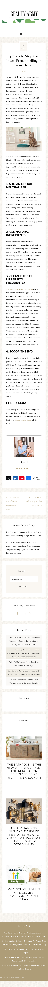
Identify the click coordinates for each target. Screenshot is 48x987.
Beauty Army (24, 15)
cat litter (21, 167)
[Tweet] (8, 478)
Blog (24, 71)
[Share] (15, 478)
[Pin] (21, 478)
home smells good (23, 420)
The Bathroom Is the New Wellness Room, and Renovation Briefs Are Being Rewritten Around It (24, 641)
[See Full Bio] (30, 468)
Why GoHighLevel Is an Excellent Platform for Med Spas (24, 894)
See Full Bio (22, 468)
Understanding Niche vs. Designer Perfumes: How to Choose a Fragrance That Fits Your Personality (24, 653)
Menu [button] (25, 34)
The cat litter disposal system (19, 289)
